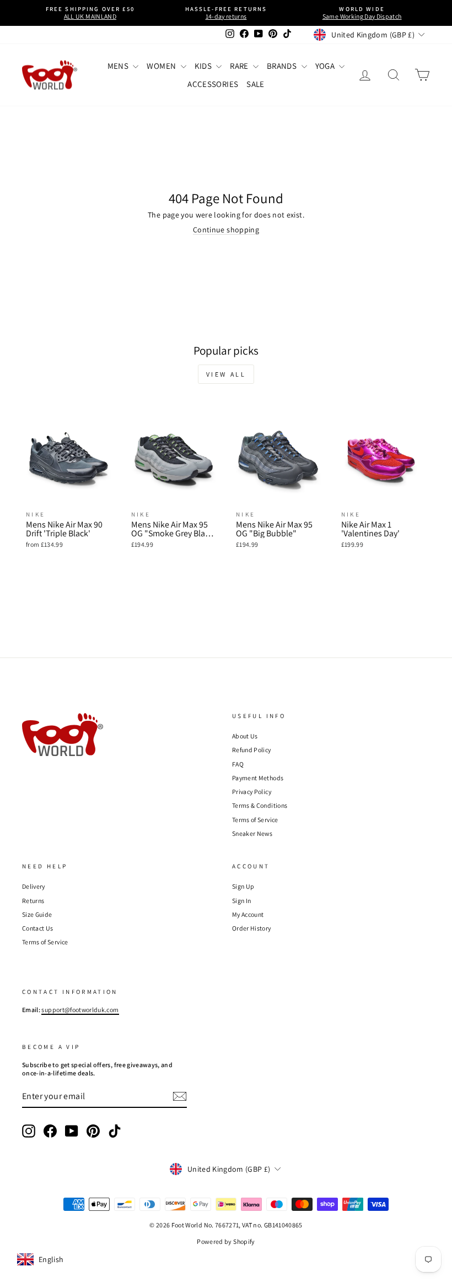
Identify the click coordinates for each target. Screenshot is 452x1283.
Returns (33, 900)
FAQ (238, 764)
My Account (248, 914)
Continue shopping (226, 230)
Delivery (33, 886)
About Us (245, 736)
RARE (240, 66)
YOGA (326, 66)
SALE (255, 84)
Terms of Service (255, 820)
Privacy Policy (251, 791)
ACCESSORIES (212, 84)
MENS (119, 66)
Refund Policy (251, 750)
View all (226, 374)
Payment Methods (257, 778)
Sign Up (243, 886)
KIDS (204, 66)
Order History (251, 928)
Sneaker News (252, 833)
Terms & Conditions (259, 805)
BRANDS (282, 66)
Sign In (241, 900)
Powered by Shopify (226, 1241)
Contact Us (37, 928)
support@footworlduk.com (80, 1009)
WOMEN (162, 66)
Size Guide (37, 914)
